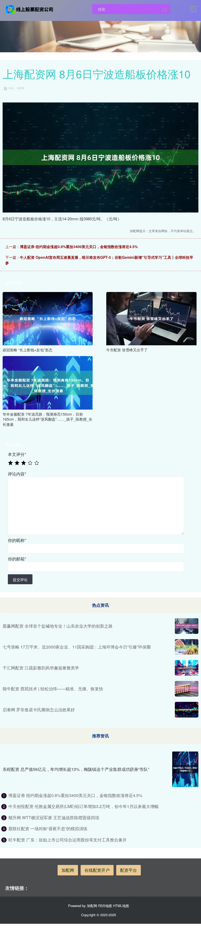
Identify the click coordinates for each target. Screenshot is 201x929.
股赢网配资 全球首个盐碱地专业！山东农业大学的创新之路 (58, 626)
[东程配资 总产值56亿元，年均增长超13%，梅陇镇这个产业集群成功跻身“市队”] (185, 769)
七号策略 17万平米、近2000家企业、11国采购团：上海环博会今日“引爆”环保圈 (77, 647)
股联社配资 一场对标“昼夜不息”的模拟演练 (47, 828)
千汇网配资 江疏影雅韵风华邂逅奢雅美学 (41, 668)
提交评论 (20, 579)
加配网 (68, 870)
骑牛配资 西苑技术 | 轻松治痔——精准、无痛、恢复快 (53, 689)
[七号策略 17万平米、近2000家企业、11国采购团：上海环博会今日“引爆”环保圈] (186, 647)
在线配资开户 (97, 870)
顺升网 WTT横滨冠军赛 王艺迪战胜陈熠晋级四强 (53, 818)
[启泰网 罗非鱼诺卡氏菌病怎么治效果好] (186, 710)
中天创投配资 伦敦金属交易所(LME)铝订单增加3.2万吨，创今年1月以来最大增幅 (83, 806)
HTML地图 (121, 905)
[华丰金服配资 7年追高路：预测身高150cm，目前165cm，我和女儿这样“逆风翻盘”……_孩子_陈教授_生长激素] (48, 382)
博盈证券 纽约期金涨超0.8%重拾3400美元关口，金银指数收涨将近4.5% (79, 246)
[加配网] (29, 8)
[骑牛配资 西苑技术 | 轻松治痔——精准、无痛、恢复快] (186, 689)
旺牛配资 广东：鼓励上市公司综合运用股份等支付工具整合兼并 (67, 840)
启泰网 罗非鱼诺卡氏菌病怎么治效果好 (39, 710)
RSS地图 (105, 905)
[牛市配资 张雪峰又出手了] (151, 318)
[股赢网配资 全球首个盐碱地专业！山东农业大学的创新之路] (186, 626)
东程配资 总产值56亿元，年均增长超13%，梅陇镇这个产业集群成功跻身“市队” (76, 769)
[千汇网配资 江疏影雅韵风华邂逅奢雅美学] (186, 668)
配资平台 (128, 870)
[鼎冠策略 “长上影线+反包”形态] (48, 318)
